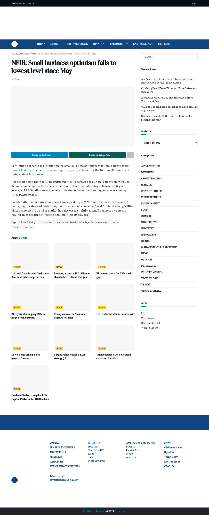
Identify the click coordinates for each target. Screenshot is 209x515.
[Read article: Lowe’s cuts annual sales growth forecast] (30, 338)
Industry (147, 228)
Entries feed (148, 318)
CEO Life (164, 44)
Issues (145, 240)
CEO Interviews (76, 44)
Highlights (149, 222)
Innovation (149, 234)
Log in (144, 313)
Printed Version (152, 272)
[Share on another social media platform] (130, 155)
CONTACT (55, 442)
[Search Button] (196, 44)
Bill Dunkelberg (27, 222)
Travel (145, 284)
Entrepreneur (151, 197)
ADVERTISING (58, 452)
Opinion (98, 44)
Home (41, 44)
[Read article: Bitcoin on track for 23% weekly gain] (115, 256)
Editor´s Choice (151, 191)
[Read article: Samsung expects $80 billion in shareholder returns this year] (72, 256)
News (54, 44)
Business (147, 172)
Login (195, 3)
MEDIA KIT (56, 456)
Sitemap (121, 511)
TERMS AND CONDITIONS (65, 466)
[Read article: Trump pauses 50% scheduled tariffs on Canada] (115, 338)
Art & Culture (150, 166)
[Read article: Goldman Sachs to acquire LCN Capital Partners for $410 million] (30, 378)
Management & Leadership (159, 247)
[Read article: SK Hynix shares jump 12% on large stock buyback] (30, 297)
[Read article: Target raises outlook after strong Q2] (72, 338)
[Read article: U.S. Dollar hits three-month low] (115, 297)
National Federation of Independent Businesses (83, 222)
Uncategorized (151, 290)
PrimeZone (148, 265)
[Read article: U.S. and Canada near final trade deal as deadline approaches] (30, 256)
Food (144, 209)
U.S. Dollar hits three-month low (115, 314)
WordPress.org (149, 327)
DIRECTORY (56, 461)
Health (146, 216)
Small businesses (22, 227)
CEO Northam (46, 222)
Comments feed (150, 323)
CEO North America (94, 511)
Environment (143, 44)
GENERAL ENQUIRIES (62, 447)
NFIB (115, 222)
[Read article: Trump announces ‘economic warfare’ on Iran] (72, 297)
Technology (119, 44)
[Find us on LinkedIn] (14, 44)
